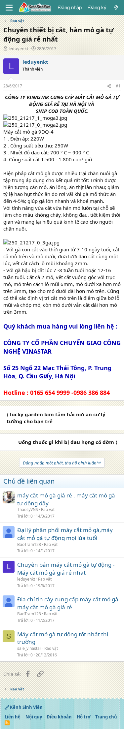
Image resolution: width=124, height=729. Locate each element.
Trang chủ (106, 717)
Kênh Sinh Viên (26, 707)
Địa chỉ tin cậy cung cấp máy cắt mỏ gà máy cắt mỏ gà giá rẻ (67, 603)
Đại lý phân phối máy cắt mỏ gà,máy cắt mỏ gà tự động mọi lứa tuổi (65, 534)
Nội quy (33, 717)
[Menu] (9, 7)
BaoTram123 (29, 544)
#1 (118, 86)
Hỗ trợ (84, 717)
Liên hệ (13, 717)
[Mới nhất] (116, 7)
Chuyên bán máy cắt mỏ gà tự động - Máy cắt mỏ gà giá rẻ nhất (65, 568)
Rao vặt (48, 509)
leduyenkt (18, 48)
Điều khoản (59, 717)
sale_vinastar (29, 648)
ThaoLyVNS (27, 509)
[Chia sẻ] (109, 86)
